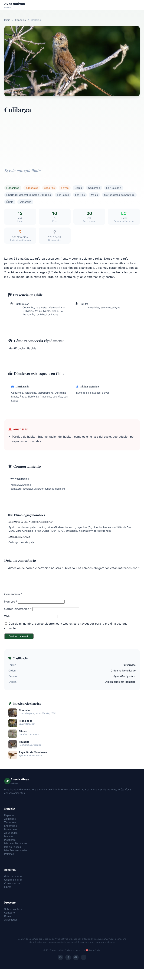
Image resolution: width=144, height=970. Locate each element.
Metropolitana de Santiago (119, 194)
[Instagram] (60, 957)
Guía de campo (13, 876)
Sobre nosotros (13, 909)
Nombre (10, 601)
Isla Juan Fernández (15, 843)
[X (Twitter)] (83, 957)
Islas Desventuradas (15, 850)
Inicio (7, 19)
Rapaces (9, 815)
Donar (7, 916)
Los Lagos (63, 194)
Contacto (9, 912)
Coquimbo (94, 187)
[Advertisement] (72, 138)
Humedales (10, 829)
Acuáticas (10, 818)
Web (7, 616)
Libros (7, 886)
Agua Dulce (11, 832)
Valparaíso (25, 201)
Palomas (9, 853)
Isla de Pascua (12, 846)
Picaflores (9, 839)
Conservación (12, 883)
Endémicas (10, 825)
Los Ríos (80, 194)
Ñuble (9, 201)
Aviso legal (10, 919)
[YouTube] (76, 957)
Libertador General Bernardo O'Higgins (28, 194)
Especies (20, 19)
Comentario (13, 594)
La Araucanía (113, 187)
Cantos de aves (13, 879)
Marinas (8, 836)
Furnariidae (12, 187)
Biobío (78, 187)
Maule (94, 194)
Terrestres (10, 822)
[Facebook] (68, 957)
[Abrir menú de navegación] (136, 5)
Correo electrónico (18, 609)
